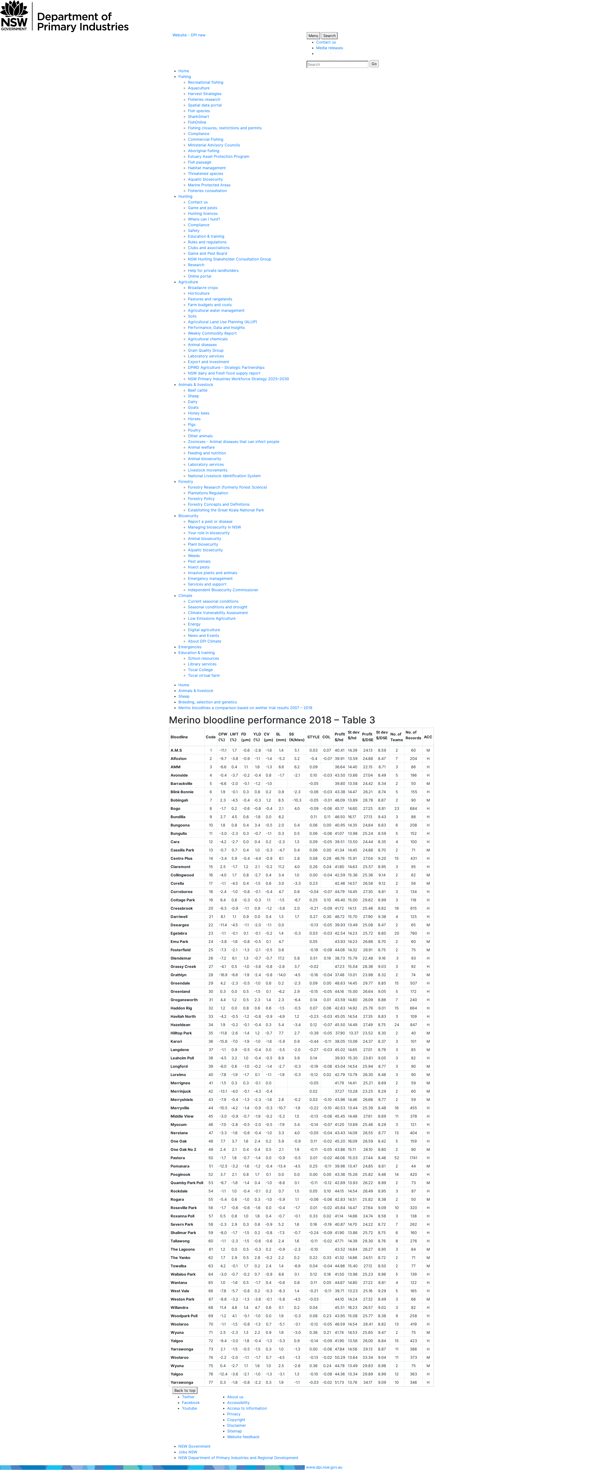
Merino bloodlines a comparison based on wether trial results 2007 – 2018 (245, 707)
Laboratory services (206, 356)
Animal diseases (202, 344)
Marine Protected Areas (209, 185)
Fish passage (199, 162)
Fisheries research (204, 99)
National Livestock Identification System (224, 475)
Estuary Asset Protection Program (218, 156)
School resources (203, 658)
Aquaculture (199, 88)
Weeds (194, 555)
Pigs (192, 424)
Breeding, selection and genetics (207, 702)
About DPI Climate (204, 641)
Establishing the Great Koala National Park (226, 510)
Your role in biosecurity (209, 532)
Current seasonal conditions (213, 601)
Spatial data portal (205, 105)
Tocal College (200, 669)
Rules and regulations (207, 242)
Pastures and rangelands (210, 299)
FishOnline (197, 122)
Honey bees (198, 413)
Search (329, 35)
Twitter (188, 1396)
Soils (192, 316)
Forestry (185, 481)
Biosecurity (188, 515)
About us (235, 1396)
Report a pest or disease (210, 521)
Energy (194, 624)
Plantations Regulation (208, 492)
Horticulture (199, 293)
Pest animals (199, 561)
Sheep (193, 396)
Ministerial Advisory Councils (214, 145)
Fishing (184, 76)
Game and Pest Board (207, 253)
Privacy (234, 1414)
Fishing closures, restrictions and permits (225, 127)
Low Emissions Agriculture (212, 618)
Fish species (199, 110)
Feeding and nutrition (207, 453)
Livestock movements (207, 470)
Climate (185, 595)
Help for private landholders (213, 270)
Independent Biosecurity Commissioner (223, 589)
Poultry (194, 430)
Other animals (200, 435)
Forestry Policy (201, 498)
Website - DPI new (189, 35)
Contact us (326, 42)
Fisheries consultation (207, 190)
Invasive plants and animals (212, 572)
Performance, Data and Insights (216, 327)
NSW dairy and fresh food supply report (224, 373)
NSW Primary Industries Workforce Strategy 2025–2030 (238, 378)
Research (196, 264)
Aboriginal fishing (203, 150)
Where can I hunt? (204, 219)
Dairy (192, 401)
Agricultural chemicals (208, 338)
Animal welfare (201, 447)
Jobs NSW (187, 1452)
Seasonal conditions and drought (217, 607)
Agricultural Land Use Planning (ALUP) (222, 321)
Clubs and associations (209, 247)
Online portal (199, 276)
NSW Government (194, 1446)
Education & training (206, 236)
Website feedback (243, 1436)
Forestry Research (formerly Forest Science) (227, 487)
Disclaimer (236, 1425)
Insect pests (199, 567)
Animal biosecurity (204, 458)
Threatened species (205, 173)
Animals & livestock (195, 384)
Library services (202, 664)
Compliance (198, 133)
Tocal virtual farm (204, 675)
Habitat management (207, 167)
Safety (194, 230)
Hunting (185, 196)
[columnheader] (187, 737)
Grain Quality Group (206, 350)
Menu (313, 35)
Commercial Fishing (205, 139)
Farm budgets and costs (210, 304)
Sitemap (234, 1431)
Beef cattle (197, 390)
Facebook (191, 1402)
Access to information (247, 1408)
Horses (194, 418)
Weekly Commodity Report (212, 333)
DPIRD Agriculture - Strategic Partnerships (226, 367)
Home (183, 70)
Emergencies (189, 646)
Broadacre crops (203, 287)
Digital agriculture (204, 629)
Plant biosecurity (203, 544)
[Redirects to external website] (329, 53)
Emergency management (210, 578)
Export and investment (208, 361)
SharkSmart (198, 116)
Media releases (329, 47)
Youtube (189, 1408)
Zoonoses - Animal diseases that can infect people (233, 441)
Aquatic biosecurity (205, 179)
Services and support (207, 584)
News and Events (203, 635)
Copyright (236, 1419)
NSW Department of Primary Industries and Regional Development (238, 1457)
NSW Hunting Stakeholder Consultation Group (229, 259)
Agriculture (188, 281)
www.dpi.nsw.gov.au (324, 1467)
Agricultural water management (216, 310)
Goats (193, 407)
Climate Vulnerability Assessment (218, 612)
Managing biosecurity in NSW (214, 527)
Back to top (185, 1390)
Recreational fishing (205, 82)
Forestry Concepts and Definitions (219, 504)
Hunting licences (203, 213)
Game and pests (202, 207)
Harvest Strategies (204, 93)
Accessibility (238, 1402)
